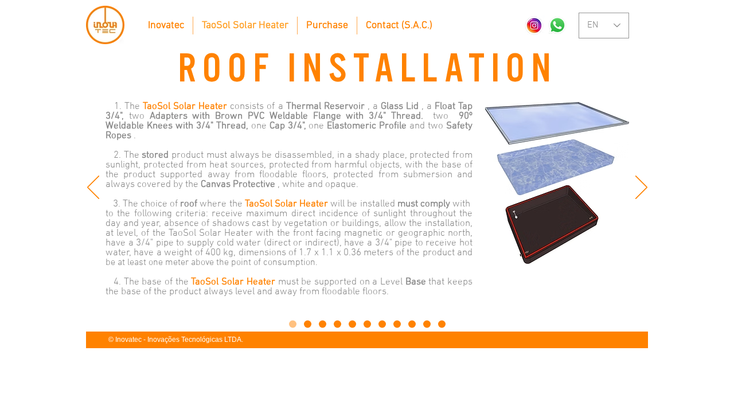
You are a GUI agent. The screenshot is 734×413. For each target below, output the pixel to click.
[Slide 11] (442, 324)
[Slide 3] (322, 324)
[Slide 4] (337, 324)
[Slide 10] (427, 324)
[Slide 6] (367, 324)
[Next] (641, 188)
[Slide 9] (412, 324)
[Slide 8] (397, 324)
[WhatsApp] (557, 25)
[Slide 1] (292, 324)
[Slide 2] (307, 324)
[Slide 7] (382, 324)
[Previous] (93, 188)
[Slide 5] (352, 324)
